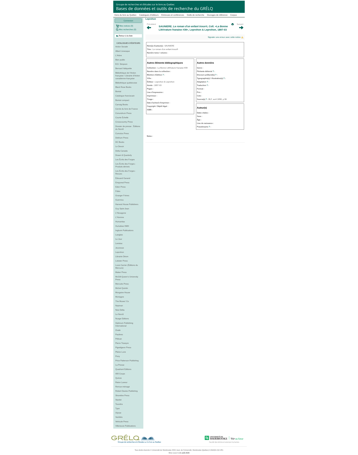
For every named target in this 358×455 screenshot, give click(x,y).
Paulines (119, 334)
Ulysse (118, 413)
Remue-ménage (122, 387)
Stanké (118, 400)
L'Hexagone (120, 213)
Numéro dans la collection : (159, 71)
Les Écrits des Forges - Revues (125, 172)
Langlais (119, 235)
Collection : (152, 68)
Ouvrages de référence (217, 15)
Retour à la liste (125, 36)
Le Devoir (119, 146)
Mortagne (119, 297)
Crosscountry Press (124, 122)
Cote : (199, 96)
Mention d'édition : (156, 75)
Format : (200, 89)
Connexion (128, 21)
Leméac (119, 243)
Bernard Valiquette (123, 68)
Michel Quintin (121, 288)
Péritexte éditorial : (206, 71)
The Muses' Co (122, 301)
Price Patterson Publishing (127, 360)
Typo (117, 408)
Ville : (149, 78)
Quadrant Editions (123, 369)
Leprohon (119, 252)
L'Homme (119, 217)
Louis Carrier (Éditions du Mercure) (126, 266)
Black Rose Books (123, 87)
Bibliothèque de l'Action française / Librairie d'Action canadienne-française (127, 76)
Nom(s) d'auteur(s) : (155, 46)
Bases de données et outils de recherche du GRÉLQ (164, 8)
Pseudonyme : (204, 127)
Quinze (118, 378)
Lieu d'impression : (155, 92)
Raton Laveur (121, 382)
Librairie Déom (121, 256)
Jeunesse (119, 248)
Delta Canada (121, 151)
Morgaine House (122, 292)
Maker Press (121, 272)
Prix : (199, 92)
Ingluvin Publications (124, 230)
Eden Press (120, 187)
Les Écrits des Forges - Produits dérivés (125, 165)
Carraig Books (121, 104)
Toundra (119, 404)
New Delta (119, 310)
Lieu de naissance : (205, 123)
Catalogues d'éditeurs (149, 15)
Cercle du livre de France (126, 109)
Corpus (233, 15)
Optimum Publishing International (124, 324)
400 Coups (120, 374)
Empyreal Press (122, 182)
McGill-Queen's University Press (126, 278)
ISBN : (149, 110)
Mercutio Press (122, 284)
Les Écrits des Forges (125, 159)
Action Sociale (121, 46)
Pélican (118, 339)
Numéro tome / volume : (157, 53)
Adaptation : (203, 82)
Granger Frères (122, 195)
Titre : (150, 49)
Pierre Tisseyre (122, 343)
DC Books (119, 142)
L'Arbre (118, 55)
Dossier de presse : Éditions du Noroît (127, 127)
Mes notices (126, 26)
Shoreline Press (122, 395)
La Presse (119, 365)
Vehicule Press (121, 421)
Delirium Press (121, 138)
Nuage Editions (122, 318)
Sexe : (199, 116)
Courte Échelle (121, 117)
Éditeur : (151, 82)
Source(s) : (203, 99)
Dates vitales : (203, 113)
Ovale (118, 330)
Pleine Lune (120, 352)
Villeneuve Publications (125, 426)
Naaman (119, 305)
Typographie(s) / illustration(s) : (211, 78)
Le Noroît (119, 314)
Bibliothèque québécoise (126, 83)
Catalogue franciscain (125, 96)
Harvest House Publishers (126, 204)
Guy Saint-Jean (122, 208)
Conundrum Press (123, 113)
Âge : (199, 120)
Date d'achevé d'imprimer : (158, 103)
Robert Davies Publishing (126, 391)
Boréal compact (122, 100)
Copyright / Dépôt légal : (157, 106)
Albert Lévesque (122, 51)
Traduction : (203, 85)
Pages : (150, 89)
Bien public (120, 60)
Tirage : (150, 99)
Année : (150, 85)
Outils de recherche (195, 15)
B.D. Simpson (121, 64)
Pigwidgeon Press (123, 347)
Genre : (200, 68)
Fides (117, 191)
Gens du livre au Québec (125, 15)
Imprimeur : (152, 96)
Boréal (118, 91)
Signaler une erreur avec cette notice (224, 37)
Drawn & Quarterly (123, 155)
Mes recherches (127, 29)
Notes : (150, 136)
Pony (117, 356)
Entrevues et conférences (172, 15)
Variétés (119, 417)
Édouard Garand (122, 178)
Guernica (119, 200)
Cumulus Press (122, 133)
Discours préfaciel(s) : (207, 75)
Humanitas (120, 221)
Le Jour (118, 239)
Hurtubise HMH (122, 226)
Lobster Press (121, 261)
